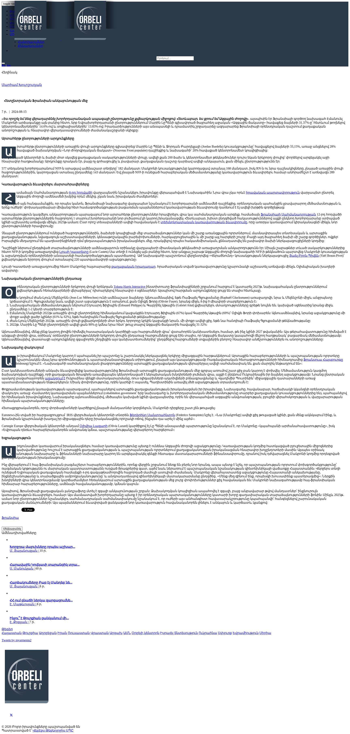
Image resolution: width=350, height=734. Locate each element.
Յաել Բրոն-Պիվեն (304, 255)
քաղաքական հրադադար (133, 266)
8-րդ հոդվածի (80, 192)
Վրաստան (100, 633)
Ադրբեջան (48, 633)
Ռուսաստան (79, 633)
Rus (3, 65)
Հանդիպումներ (31, 42)
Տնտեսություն (186, 633)
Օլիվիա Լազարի (94, 426)
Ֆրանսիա (10, 517)
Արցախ (116, 633)
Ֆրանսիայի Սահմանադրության (288, 214)
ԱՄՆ (127, 633)
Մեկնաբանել (12, 528)
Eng (9, 65)
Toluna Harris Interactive (130, 286)
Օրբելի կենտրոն (145, 633)
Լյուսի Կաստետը (74, 251)
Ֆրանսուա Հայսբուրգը (323, 359)
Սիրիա (265, 633)
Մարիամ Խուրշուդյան (22, 85)
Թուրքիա (30, 633)
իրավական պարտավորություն (273, 192)
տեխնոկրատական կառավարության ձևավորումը (204, 222)
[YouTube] (11, 719)
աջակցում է (55, 378)
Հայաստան (12, 633)
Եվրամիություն (246, 633)
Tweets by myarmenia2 (16, 640)
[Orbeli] (61, 20)
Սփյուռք (225, 633)
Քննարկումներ (30, 45)
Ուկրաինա (208, 633)
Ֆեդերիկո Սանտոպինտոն (152, 415)
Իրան (62, 633)
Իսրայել (166, 633)
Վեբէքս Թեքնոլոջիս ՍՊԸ (53, 730)
